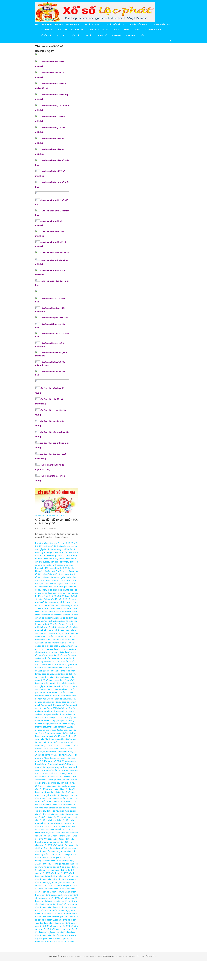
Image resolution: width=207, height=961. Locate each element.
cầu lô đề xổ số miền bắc (50, 599)
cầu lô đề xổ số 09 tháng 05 (55, 586)
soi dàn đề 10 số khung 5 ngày (52, 863)
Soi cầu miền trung (139, 24)
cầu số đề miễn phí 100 (61, 630)
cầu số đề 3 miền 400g (59, 605)
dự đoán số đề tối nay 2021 (59, 726)
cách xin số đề (49, 546)
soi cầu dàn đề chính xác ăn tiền (57, 779)
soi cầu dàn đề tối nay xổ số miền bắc (56, 811)
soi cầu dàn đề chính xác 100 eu (61, 770)
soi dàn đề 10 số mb (48, 873)
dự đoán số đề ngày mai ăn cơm (56, 711)
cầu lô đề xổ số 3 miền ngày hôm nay (58, 593)
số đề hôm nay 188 (51, 751)
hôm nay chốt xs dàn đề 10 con (51, 745)
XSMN (126, 30)
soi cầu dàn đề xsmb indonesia (60, 817)
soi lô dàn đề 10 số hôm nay (59, 904)
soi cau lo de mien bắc (51, 829)
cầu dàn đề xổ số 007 (56, 561)
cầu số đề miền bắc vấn (58, 627)
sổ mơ (143, 35)
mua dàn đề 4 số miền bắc (50, 748)
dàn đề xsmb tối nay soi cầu (51, 652)
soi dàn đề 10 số (55, 839)
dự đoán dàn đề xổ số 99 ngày (55, 664)
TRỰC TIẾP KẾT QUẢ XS (98, 30)
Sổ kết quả (46, 35)
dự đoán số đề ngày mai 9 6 (54, 705)
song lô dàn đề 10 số (61, 913)
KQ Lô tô (116, 35)
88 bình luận (51, 528)
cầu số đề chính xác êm (58, 611)
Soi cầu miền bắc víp (114, 24)
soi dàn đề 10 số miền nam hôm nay (59, 876)
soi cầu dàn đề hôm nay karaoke (58, 786)
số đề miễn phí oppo (56, 758)
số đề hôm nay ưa (64, 754)
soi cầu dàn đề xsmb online (56, 823)
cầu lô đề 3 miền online (62, 574)
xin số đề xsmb (45, 941)
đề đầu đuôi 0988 (55, 742)
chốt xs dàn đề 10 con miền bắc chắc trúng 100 (56, 521)
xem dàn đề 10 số (65, 923)
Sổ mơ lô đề (46, 30)
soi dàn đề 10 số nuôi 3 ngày (56, 885)
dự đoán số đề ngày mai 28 (61, 698)
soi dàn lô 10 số (68, 901)
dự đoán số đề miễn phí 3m (55, 686)
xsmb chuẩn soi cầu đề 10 (63, 941)
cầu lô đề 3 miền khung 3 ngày (61, 571)
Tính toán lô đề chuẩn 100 (70, 30)
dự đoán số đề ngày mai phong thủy (55, 720)
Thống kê (102, 35)
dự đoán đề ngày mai (48, 674)
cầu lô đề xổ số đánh (57, 596)
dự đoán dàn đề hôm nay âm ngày (60, 655)
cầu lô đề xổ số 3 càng (54, 590)
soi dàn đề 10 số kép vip (62, 854)
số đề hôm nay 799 (47, 754)
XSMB (116, 30)
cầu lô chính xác (53, 565)
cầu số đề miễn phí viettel (51, 636)
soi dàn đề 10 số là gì (59, 867)
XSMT (137, 30)
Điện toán (75, 35)
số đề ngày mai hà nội (54, 764)
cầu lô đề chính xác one (51, 580)
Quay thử (130, 35)
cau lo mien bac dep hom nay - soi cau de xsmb (83, 956)
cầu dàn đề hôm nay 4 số (54, 549)
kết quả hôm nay (153, 30)
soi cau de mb (61, 826)
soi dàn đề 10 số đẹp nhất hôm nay (56, 845)
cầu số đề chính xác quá (48, 618)
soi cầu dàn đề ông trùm (61, 795)
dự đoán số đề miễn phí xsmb (52, 695)
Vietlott (61, 35)
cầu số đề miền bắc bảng (48, 621)
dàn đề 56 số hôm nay (48, 642)
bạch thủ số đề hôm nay (46, 543)
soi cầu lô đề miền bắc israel (62, 832)
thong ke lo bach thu (64, 916)
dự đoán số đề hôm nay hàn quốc (57, 677)
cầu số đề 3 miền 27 (65, 602)
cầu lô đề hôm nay (51, 583)
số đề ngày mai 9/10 (50, 761)
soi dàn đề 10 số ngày (64, 879)
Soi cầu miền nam (162, 24)
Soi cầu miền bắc (92, 24)
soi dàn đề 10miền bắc (58, 898)
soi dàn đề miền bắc (52, 901)
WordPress (152, 956)
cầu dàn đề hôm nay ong (51, 558)
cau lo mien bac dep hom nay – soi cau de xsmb (57, 24)
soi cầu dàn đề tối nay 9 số (61, 801)
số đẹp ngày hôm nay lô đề (52, 767)
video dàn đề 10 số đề (47, 923)
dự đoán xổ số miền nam (54, 736)
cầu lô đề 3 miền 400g (49, 568)
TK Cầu (89, 35)
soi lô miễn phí (45, 913)
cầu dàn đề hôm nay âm (64, 552)
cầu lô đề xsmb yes (47, 602)
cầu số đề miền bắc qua (54, 624)
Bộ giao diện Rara (128, 956)
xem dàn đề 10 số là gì (62, 932)
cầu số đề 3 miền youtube (56, 608)
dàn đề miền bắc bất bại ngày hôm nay (55, 646)
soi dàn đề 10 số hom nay (63, 848)
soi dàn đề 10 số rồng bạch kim (53, 895)
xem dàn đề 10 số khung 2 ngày (52, 929)
